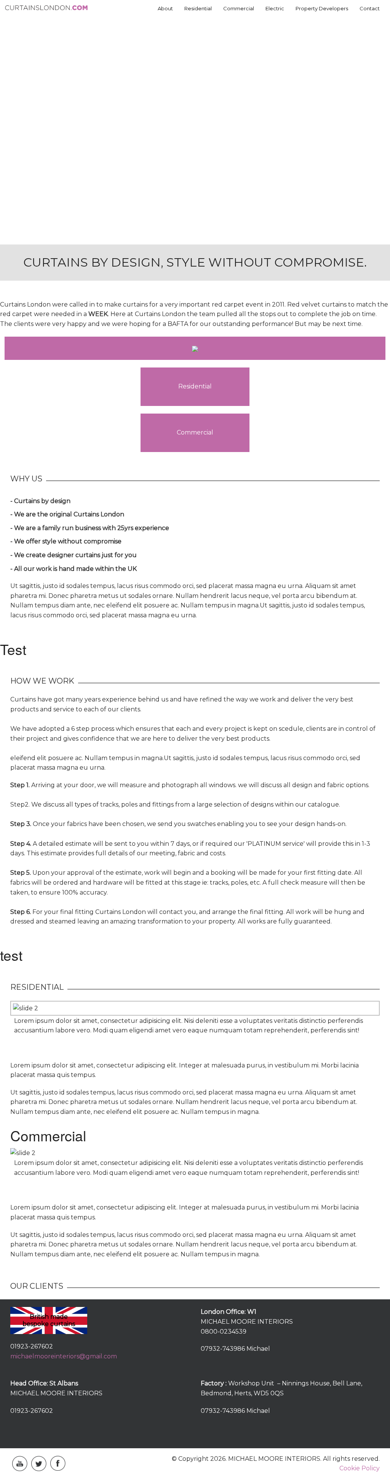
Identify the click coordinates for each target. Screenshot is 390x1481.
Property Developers (322, 8)
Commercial (238, 8)
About (165, 8)
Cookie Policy (359, 1468)
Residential (198, 8)
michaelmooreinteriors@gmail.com (63, 1356)
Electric (274, 8)
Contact (370, 8)
